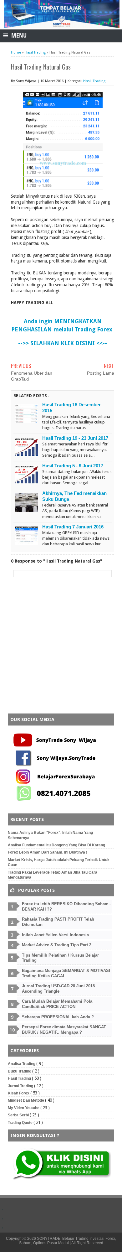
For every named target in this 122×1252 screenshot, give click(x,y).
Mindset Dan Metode (26, 1100)
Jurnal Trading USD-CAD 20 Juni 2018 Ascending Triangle (58, 989)
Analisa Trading (22, 1064)
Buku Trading (20, 1071)
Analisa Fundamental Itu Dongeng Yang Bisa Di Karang (56, 845)
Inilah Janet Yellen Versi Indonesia (55, 935)
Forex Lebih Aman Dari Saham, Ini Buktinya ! (47, 852)
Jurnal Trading (21, 1086)
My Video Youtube (24, 1108)
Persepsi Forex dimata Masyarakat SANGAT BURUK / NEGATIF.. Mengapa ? (64, 1030)
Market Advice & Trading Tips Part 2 (56, 945)
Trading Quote (20, 1122)
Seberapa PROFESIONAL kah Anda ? (58, 1017)
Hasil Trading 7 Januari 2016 (73, 526)
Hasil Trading (94, 81)
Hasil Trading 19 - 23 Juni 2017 (75, 438)
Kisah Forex (19, 1093)
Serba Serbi (19, 1115)
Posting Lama (100, 373)
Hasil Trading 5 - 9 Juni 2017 (72, 465)
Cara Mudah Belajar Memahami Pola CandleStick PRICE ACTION (57, 1004)
